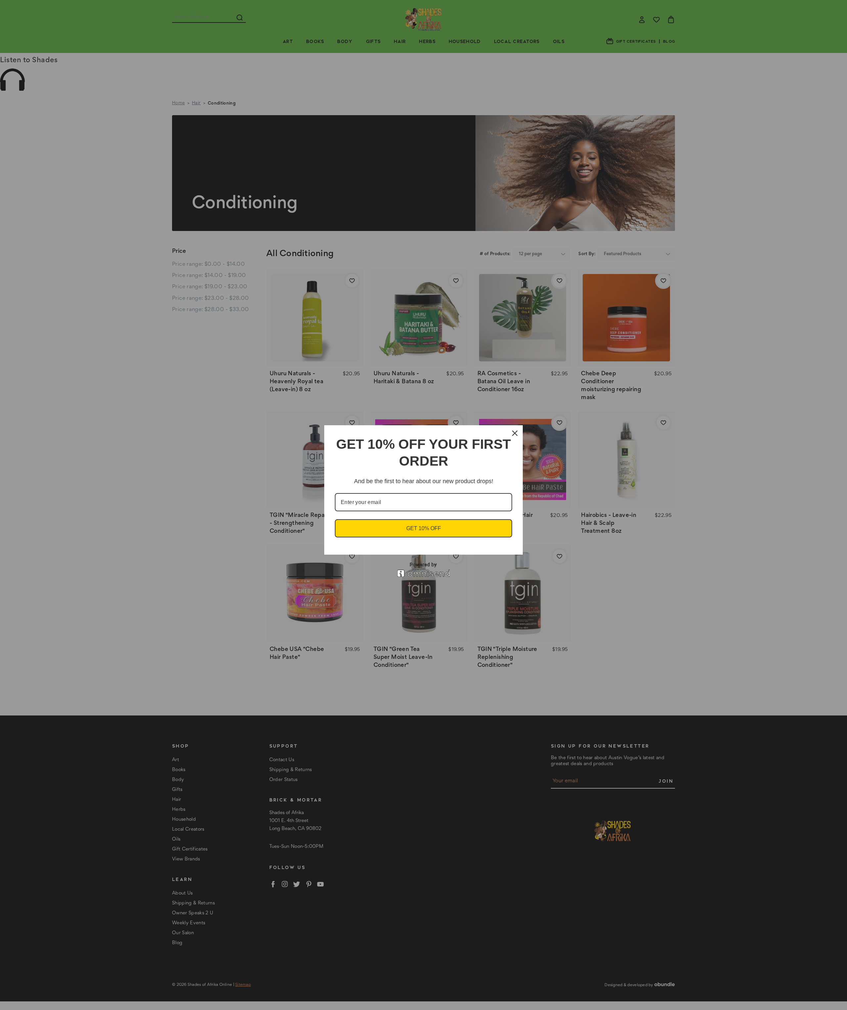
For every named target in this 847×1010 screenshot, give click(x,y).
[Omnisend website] (423, 570)
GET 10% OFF (423, 528)
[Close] (515, 433)
